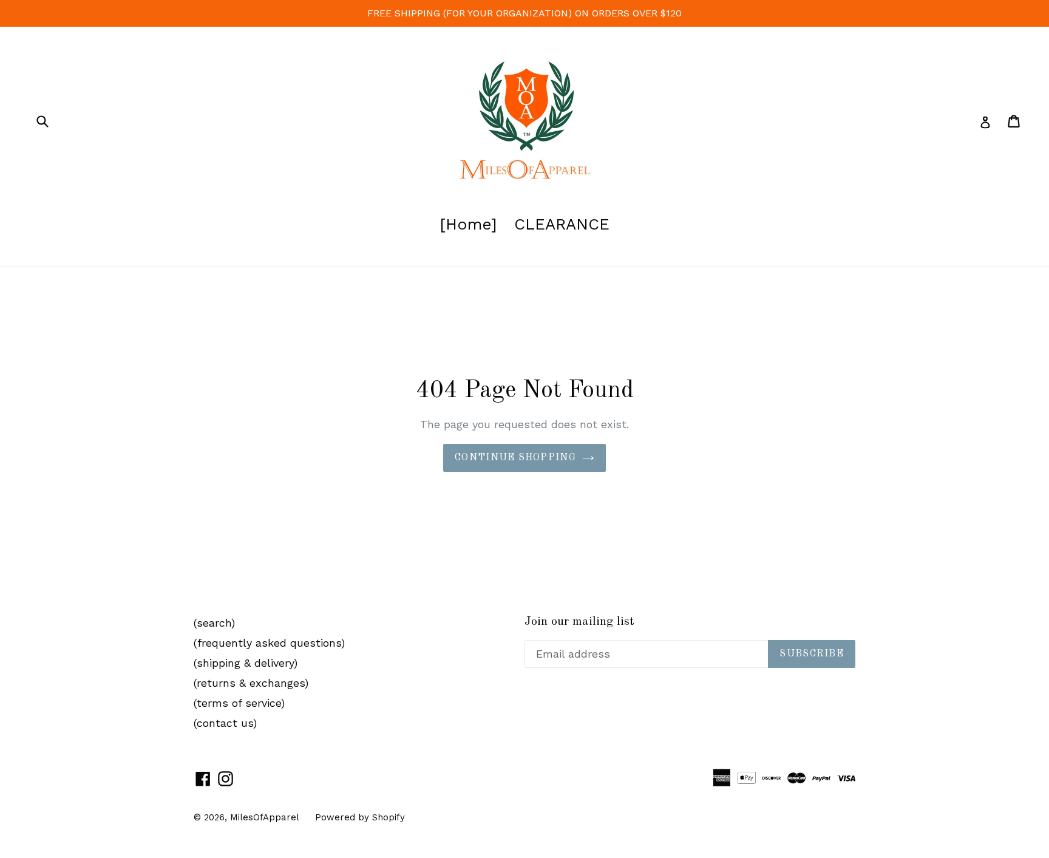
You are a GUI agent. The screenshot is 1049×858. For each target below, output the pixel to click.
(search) (214, 622)
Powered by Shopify (360, 817)
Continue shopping (515, 458)
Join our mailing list (579, 622)
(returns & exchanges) (251, 682)
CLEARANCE (561, 224)
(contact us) (225, 723)
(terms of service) (239, 702)
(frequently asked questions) (269, 642)
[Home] (468, 224)
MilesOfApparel (264, 817)
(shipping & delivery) (245, 662)
